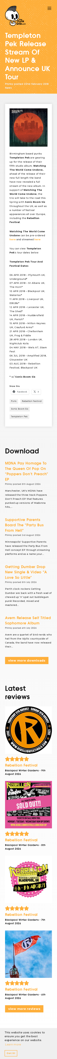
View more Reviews (24, 1009)
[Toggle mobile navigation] (49, 8)
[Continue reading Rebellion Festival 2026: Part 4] (28, 730)
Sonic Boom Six (19, 409)
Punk (13, 401)
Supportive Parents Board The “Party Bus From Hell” (24, 525)
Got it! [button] (11, 1053)
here (13, 239)
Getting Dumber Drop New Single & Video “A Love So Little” (26, 572)
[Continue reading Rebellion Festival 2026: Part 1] (28, 954)
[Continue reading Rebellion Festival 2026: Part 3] (28, 804)
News (8, 87)
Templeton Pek (19, 416)
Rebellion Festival (32, 401)
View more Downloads (26, 660)
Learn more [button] (13, 1044)
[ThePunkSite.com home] (15, 16)
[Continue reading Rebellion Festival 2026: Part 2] (28, 879)
